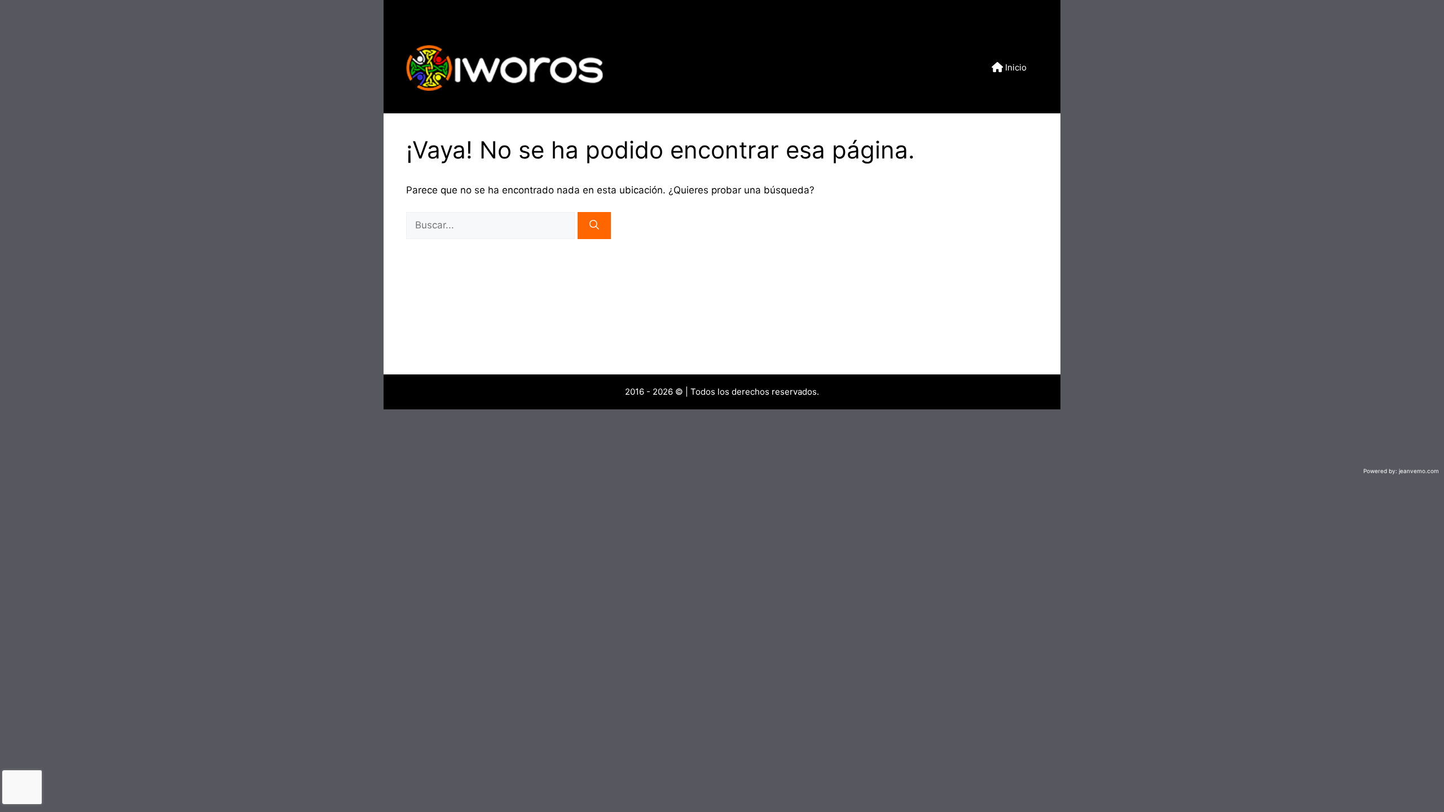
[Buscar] (594, 225)
